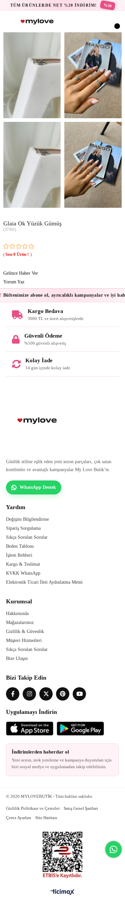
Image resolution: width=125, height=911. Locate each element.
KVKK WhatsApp (23, 573)
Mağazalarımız (20, 622)
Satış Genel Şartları (81, 808)
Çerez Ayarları (18, 817)
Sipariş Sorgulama (23, 528)
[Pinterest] (62, 694)
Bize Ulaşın (17, 658)
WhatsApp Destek (38, 487)
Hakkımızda (17, 613)
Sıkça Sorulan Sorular (27, 537)
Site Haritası (46, 817)
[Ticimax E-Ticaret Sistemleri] (62, 892)
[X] (46, 694)
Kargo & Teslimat (23, 564)
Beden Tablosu (20, 546)
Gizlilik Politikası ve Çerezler (33, 808)
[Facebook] (12, 694)
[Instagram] (29, 694)
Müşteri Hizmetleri (24, 640)
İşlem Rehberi (19, 555)
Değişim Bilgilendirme (27, 519)
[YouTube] (79, 694)
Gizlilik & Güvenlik (25, 631)
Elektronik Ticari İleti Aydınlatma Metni (44, 582)
